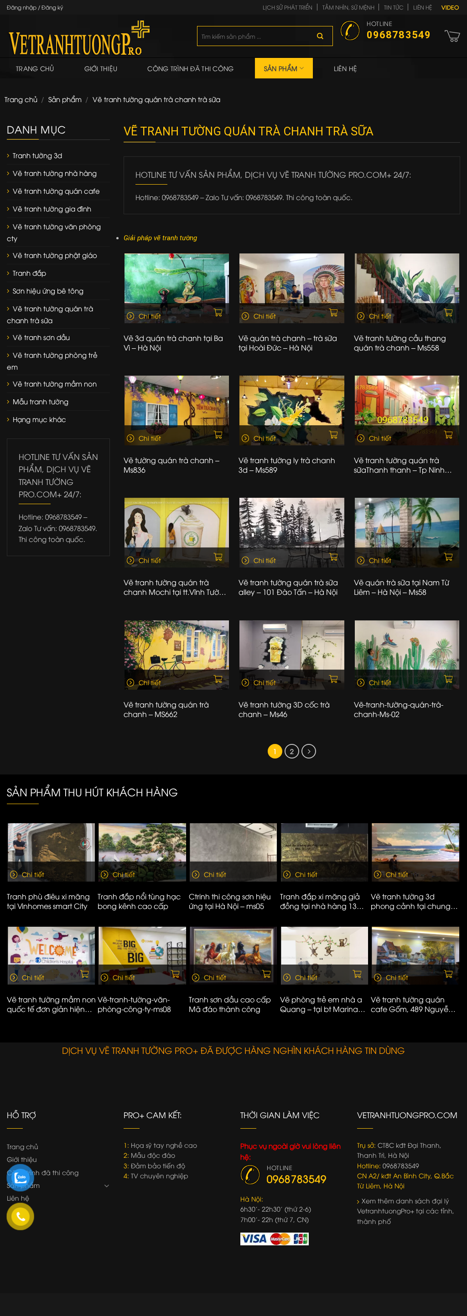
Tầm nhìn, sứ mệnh (348, 7)
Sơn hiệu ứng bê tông (48, 290)
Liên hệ (422, 7)
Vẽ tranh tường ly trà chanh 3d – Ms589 (287, 465)
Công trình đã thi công (190, 68)
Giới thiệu (101, 68)
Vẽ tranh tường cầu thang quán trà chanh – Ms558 (400, 342)
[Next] (456, 872)
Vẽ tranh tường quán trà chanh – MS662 (166, 709)
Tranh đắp (29, 272)
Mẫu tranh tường (40, 401)
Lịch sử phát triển (287, 7)
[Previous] (11, 872)
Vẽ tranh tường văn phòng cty (54, 232)
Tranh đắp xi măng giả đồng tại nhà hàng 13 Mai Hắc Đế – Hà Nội (320, 901)
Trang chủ (35, 68)
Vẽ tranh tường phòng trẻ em (52, 360)
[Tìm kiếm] (320, 36)
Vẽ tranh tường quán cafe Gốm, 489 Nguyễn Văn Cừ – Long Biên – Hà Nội (414, 1004)
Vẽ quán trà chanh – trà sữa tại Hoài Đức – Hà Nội (288, 342)
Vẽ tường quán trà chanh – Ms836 (171, 465)
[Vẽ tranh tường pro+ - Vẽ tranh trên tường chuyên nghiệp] (95, 36)
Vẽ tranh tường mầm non (55, 383)
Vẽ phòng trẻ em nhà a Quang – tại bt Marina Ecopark (321, 1004)
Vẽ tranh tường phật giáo (55, 254)
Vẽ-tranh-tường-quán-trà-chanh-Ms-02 (398, 709)
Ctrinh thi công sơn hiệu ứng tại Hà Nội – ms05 (230, 901)
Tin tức (394, 7)
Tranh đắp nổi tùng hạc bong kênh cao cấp (139, 901)
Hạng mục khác (39, 418)
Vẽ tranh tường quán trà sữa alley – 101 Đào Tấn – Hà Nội (288, 587)
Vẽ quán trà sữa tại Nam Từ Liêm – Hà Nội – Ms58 (401, 587)
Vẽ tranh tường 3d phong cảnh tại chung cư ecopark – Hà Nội (411, 901)
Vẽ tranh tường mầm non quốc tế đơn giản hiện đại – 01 (51, 1004)
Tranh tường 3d (37, 155)
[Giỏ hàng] (452, 36)
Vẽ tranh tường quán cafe (56, 190)
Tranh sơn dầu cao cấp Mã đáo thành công (230, 1004)
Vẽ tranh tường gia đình (52, 208)
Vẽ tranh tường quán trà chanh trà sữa (50, 314)
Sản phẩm (281, 68)
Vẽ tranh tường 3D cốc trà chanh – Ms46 (284, 709)
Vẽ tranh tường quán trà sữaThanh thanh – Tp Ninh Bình (399, 465)
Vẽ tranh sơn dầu (41, 336)
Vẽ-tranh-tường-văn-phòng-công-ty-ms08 (134, 1004)
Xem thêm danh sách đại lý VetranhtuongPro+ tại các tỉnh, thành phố (405, 1210)
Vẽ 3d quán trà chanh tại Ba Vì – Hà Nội (173, 342)
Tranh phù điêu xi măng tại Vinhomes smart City (48, 901)
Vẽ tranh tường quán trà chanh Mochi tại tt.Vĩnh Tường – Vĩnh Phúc (176, 587)
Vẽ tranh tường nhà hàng (55, 172)
